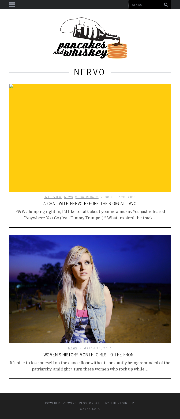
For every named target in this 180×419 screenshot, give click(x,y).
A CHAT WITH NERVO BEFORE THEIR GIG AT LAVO (90, 203)
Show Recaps (86, 197)
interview (53, 197)
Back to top (89, 409)
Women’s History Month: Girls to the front (90, 354)
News (68, 197)
